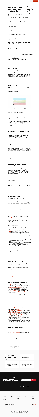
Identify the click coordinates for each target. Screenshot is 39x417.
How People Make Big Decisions (13, 307)
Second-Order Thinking (12, 270)
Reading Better (24, 363)
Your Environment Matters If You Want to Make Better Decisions (17, 314)
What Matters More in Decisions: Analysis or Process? (15, 316)
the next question (18, 309)
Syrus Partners (34, 404)
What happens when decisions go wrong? (14, 319)
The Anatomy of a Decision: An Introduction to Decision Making (17, 291)
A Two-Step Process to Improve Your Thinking (15, 295)
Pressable (14, 405)
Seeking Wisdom (18, 335)
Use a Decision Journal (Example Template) (14, 293)
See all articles (23, 357)
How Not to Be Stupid (12, 284)
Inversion (10, 268)
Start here (14, 359)
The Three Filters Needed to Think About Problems (15, 305)
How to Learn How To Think (12, 290)
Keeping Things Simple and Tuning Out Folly (14, 312)
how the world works (11, 217)
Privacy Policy (18, 405)
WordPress (9, 405)
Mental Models (9, 363)
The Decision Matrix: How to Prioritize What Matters (15, 287)
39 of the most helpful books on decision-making (20, 329)
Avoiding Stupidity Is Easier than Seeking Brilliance (15, 310)
